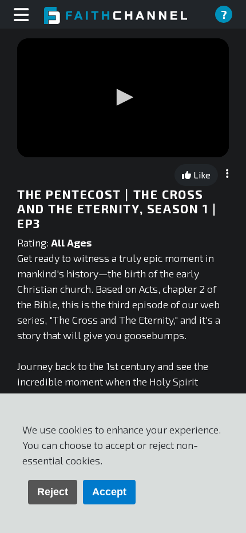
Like (201, 174)
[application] (123, 97)
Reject (52, 492)
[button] (123, 97)
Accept (109, 492)
